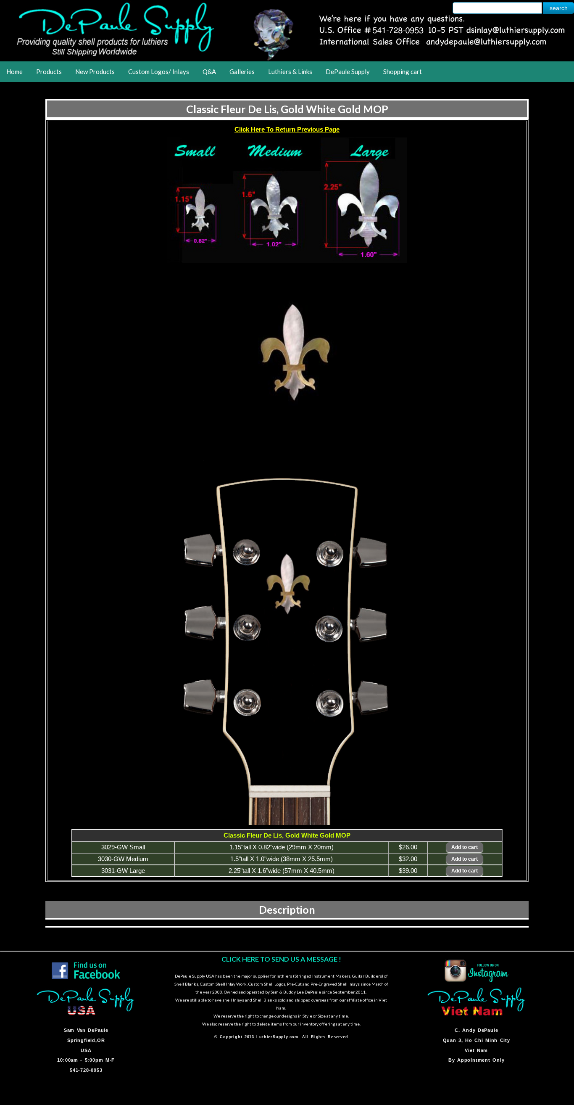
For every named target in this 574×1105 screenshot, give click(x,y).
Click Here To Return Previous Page (287, 129)
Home (14, 71)
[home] (287, 59)
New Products (95, 71)
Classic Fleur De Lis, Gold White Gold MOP (287, 109)
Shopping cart (402, 71)
